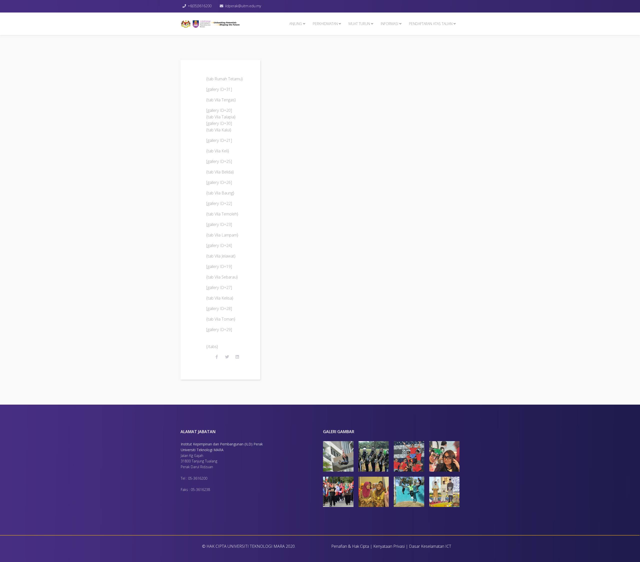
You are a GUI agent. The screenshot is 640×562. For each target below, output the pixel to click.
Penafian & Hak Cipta (350, 546)
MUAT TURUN (359, 23)
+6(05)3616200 (200, 6)
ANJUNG (295, 23)
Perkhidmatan (325, 23)
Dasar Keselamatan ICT (430, 546)
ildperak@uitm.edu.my (243, 6)
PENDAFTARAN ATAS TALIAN (430, 23)
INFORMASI (389, 23)
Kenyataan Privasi (389, 546)
